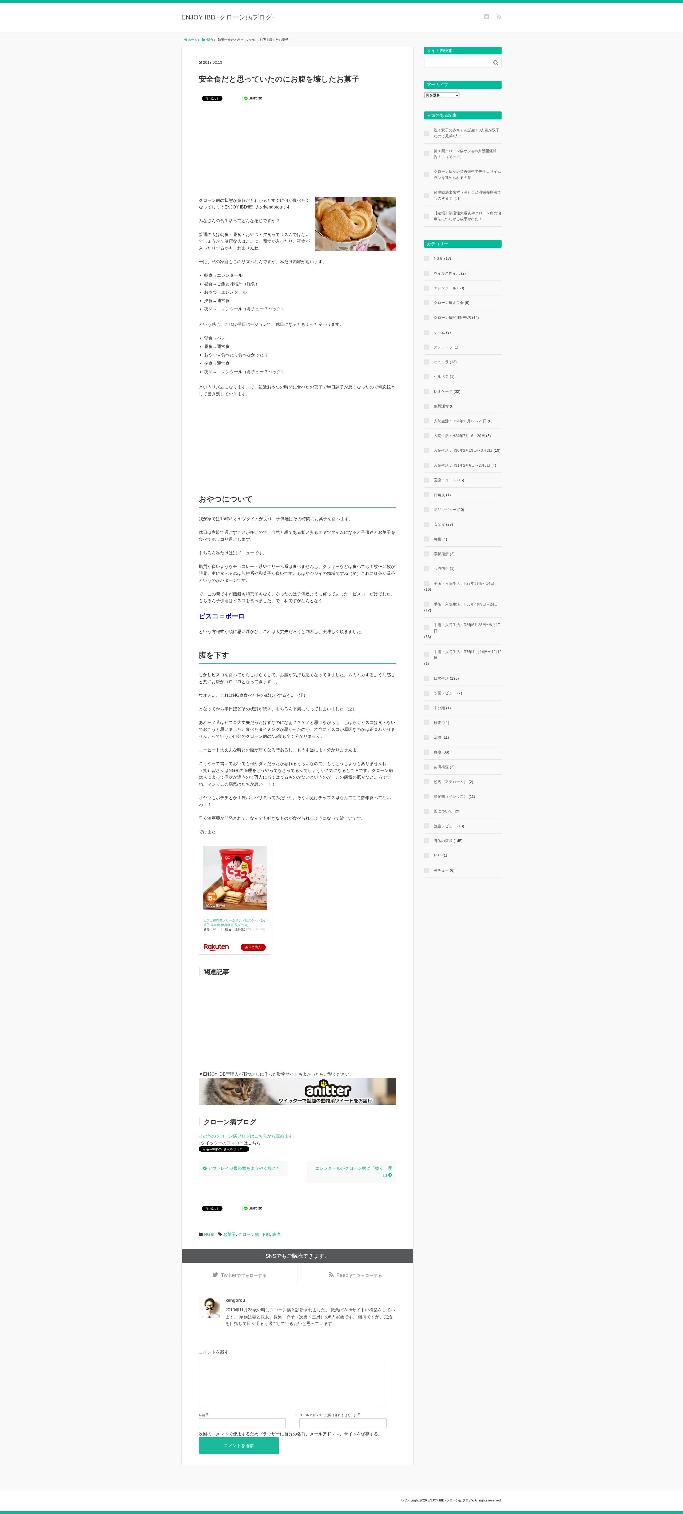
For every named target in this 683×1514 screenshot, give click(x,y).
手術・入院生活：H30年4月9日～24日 (466, 604)
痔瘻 (437, 752)
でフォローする (244, 1275)
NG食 (209, 1234)
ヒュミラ (441, 362)
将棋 (437, 539)
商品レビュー (445, 509)
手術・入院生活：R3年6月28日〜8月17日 (467, 628)
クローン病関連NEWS (452, 317)
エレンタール (445, 288)
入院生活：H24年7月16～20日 (459, 436)
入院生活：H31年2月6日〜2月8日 (462, 465)
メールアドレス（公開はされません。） (328, 1415)
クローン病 (248, 1234)
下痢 (265, 1234)
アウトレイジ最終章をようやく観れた (243, 1168)
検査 (437, 722)
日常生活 (441, 678)
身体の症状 (443, 841)
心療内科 (441, 568)
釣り (437, 855)
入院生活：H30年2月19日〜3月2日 (463, 450)
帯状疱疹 (441, 554)
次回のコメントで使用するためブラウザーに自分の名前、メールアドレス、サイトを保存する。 (290, 1434)
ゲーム (439, 332)
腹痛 (276, 1234)
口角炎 (439, 495)
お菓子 (229, 1234)
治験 (437, 737)
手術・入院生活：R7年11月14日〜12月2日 (468, 655)
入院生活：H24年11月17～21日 (460, 421)
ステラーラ (443, 347)
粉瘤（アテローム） (450, 782)
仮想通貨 (441, 406)
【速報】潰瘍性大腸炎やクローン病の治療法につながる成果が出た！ (467, 216)
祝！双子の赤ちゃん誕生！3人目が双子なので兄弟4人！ (466, 133)
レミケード (443, 391)
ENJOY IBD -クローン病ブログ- (227, 17)
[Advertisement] (297, 152)
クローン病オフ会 (449, 303)
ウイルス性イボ (447, 273)
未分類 (439, 708)
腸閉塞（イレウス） (450, 796)
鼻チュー (441, 870)
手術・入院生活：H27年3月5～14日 (464, 583)
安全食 (439, 524)
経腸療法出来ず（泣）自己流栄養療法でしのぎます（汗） (467, 195)
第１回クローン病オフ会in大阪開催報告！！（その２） (465, 154)
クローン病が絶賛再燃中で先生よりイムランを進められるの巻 (467, 174)
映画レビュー (445, 693)
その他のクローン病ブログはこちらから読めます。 (248, 1136)
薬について (443, 811)
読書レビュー (445, 826)
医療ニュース (445, 480)
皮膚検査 (441, 767)
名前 (202, 1415)
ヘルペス (441, 376)
